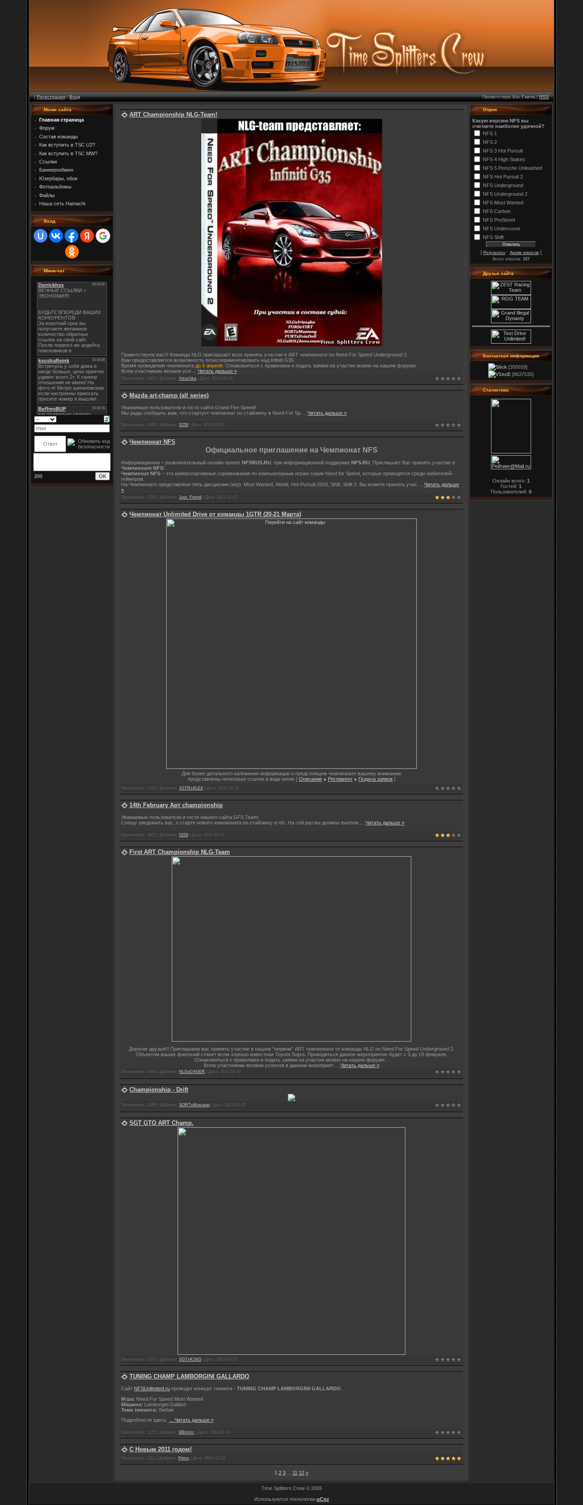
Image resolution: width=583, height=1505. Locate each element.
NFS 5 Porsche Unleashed (512, 168)
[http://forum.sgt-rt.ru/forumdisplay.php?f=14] (291, 1353)
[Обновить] (107, 419)
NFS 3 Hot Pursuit (503, 150)
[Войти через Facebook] (71, 236)
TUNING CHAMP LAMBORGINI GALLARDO (189, 1376)
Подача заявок (375, 779)
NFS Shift (493, 237)
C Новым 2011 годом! (160, 1449)
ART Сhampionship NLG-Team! (173, 114)
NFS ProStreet (499, 220)
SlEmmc (186, 1432)
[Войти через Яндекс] (87, 236)
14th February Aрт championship (176, 805)
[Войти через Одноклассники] (72, 252)
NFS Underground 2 (505, 194)
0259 (183, 424)
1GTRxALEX (191, 788)
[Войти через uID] (40, 236)
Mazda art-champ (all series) (169, 395)
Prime (183, 1458)
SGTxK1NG (190, 1359)
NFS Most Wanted (503, 202)
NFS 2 (490, 142)
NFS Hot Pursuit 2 (503, 176)
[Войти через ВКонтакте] (56, 236)
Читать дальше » (217, 371)
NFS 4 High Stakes (504, 159)
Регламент (340, 779)
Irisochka (187, 378)
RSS (544, 96)
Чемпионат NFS (152, 441)
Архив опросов (524, 252)
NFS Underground (503, 185)
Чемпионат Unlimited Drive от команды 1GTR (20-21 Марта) (215, 514)
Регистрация (51, 96)
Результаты (494, 252)
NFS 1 (490, 133)
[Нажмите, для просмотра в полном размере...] (291, 344)
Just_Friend (190, 497)
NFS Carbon (497, 211)
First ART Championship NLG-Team (179, 852)
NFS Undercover (502, 228)
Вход (74, 96)
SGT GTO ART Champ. (161, 1122)
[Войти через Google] (103, 236)
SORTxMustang (194, 1105)
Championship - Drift (158, 1089)
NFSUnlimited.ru (152, 1388)
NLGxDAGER (192, 1071)
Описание (310, 779)
